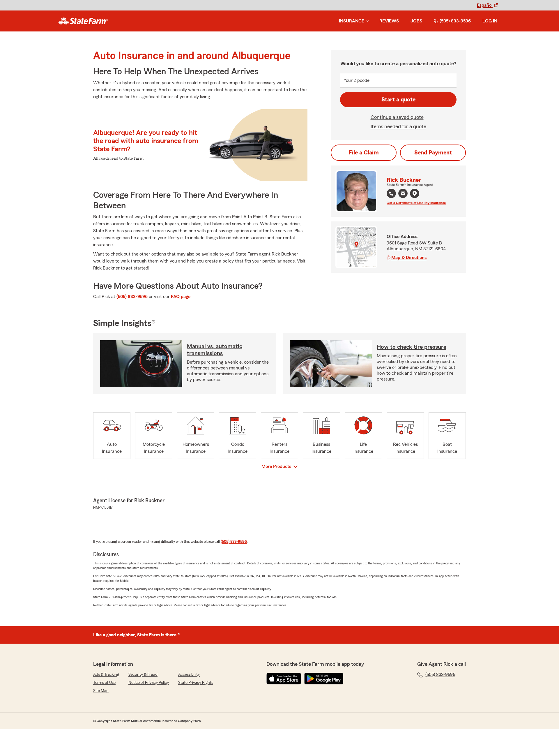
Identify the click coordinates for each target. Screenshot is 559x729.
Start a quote (398, 100)
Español (485, 5)
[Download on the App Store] (283, 678)
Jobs (416, 21)
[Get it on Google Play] (323, 678)
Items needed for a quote (398, 126)
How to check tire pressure (411, 347)
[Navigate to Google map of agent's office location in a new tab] (414, 193)
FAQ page (180, 296)
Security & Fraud (143, 674)
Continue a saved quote (397, 117)
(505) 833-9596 (455, 21)
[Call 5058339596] (391, 193)
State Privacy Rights (195, 683)
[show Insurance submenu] (366, 21)
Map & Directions (409, 257)
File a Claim (364, 153)
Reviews (389, 21)
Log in (489, 21)
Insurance (351, 21)
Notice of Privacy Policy (148, 683)
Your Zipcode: (357, 80)
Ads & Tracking (106, 674)
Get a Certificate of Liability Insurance (416, 203)
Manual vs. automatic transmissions (214, 350)
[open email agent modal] (403, 194)
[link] (83, 21)
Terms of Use (104, 683)
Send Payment (433, 153)
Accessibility (189, 674)
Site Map (101, 691)
